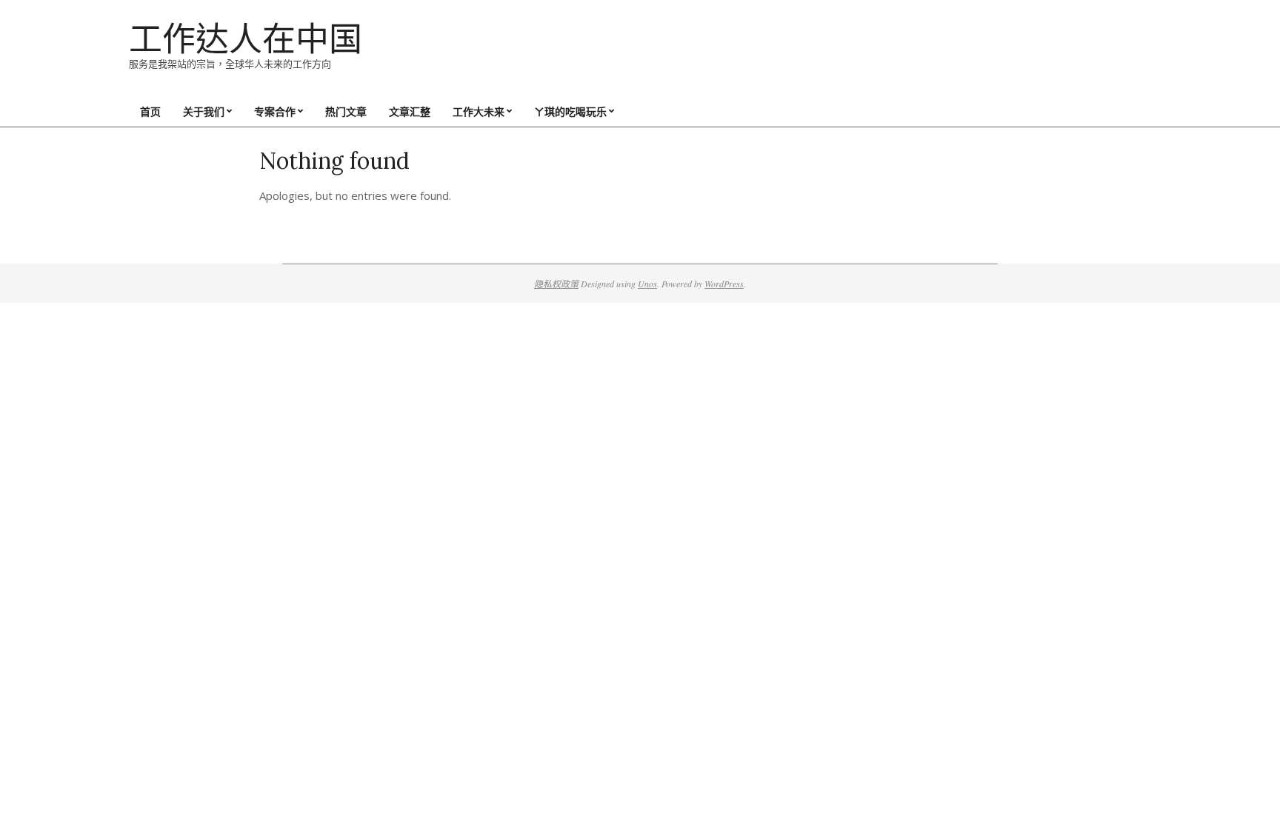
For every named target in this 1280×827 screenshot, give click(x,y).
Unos (647, 283)
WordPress (724, 283)
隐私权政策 (556, 283)
